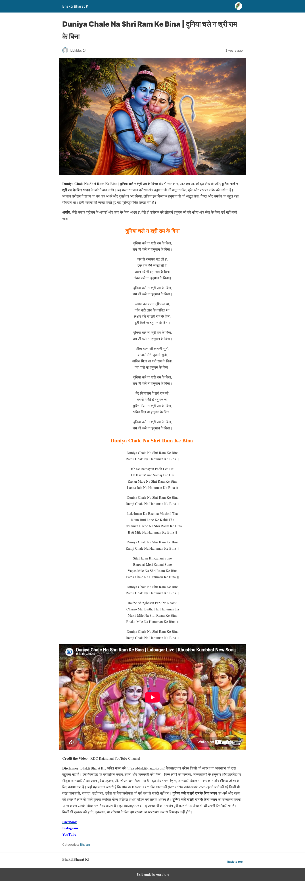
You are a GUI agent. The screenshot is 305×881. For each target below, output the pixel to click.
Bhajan (85, 844)
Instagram (70, 828)
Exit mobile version (152, 874)
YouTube (69, 834)
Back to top (235, 861)
